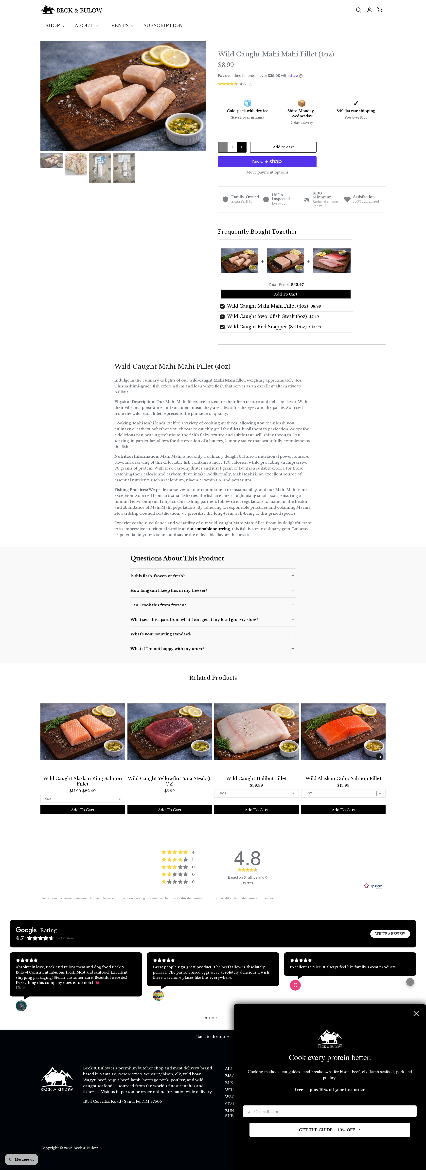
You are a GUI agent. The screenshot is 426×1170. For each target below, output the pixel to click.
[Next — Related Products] (379, 756)
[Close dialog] (416, 1013)
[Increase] (241, 147)
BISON (231, 1075)
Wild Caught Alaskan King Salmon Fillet (82, 781)
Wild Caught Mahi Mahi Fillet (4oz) (267, 306)
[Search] (358, 10)
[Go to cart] (380, 10)
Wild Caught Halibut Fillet (256, 778)
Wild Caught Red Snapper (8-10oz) (267, 327)
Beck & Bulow (85, 1148)
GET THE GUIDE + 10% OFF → (330, 1130)
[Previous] (48, 96)
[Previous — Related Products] (46, 756)
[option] (123, 96)
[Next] (198, 96)
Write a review (390, 934)
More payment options (267, 172)
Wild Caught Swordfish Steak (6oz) (267, 316)
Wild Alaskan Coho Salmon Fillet (343, 778)
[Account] (369, 10)
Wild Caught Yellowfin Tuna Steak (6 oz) (170, 781)
